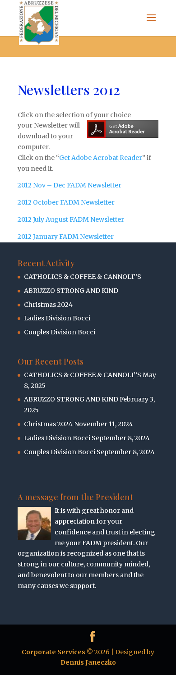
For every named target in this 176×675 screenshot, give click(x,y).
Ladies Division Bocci (57, 318)
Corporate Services (53, 652)
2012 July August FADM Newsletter (71, 219)
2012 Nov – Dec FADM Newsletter (69, 185)
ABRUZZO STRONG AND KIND (71, 291)
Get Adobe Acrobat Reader (100, 158)
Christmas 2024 (48, 305)
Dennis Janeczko (88, 662)
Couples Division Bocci (59, 332)
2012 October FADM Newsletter (66, 202)
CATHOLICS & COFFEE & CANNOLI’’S (82, 277)
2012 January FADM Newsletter (66, 237)
